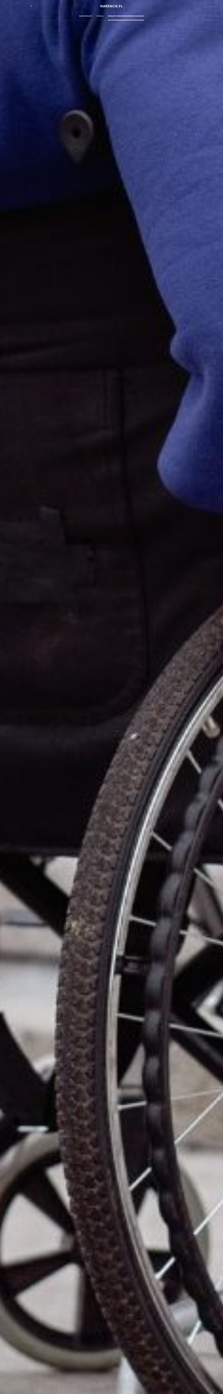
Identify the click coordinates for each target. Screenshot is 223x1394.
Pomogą (100, 16)
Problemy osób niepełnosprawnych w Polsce (126, 16)
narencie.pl (111, 6)
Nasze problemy (85, 16)
